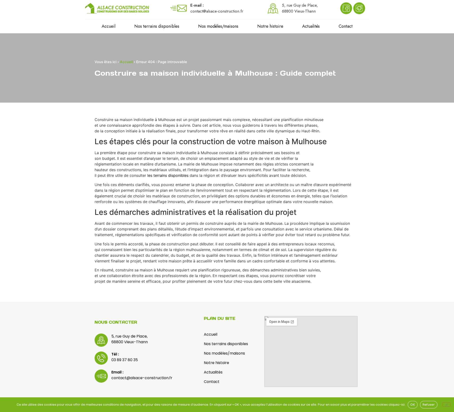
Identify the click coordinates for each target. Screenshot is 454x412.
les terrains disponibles (167, 175)
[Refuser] (446, 404)
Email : (117, 372)
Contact (346, 26)
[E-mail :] (178, 8)
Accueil (108, 26)
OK (412, 404)
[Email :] (101, 376)
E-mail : (197, 5)
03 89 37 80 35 (124, 360)
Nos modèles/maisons (218, 26)
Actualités (311, 26)
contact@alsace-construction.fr (141, 378)
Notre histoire (270, 26)
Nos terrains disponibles (156, 26)
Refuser (429, 404)
